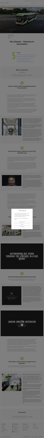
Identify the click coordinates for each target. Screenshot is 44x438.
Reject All (22, 224)
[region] (22, 219)
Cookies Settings (22, 226)
